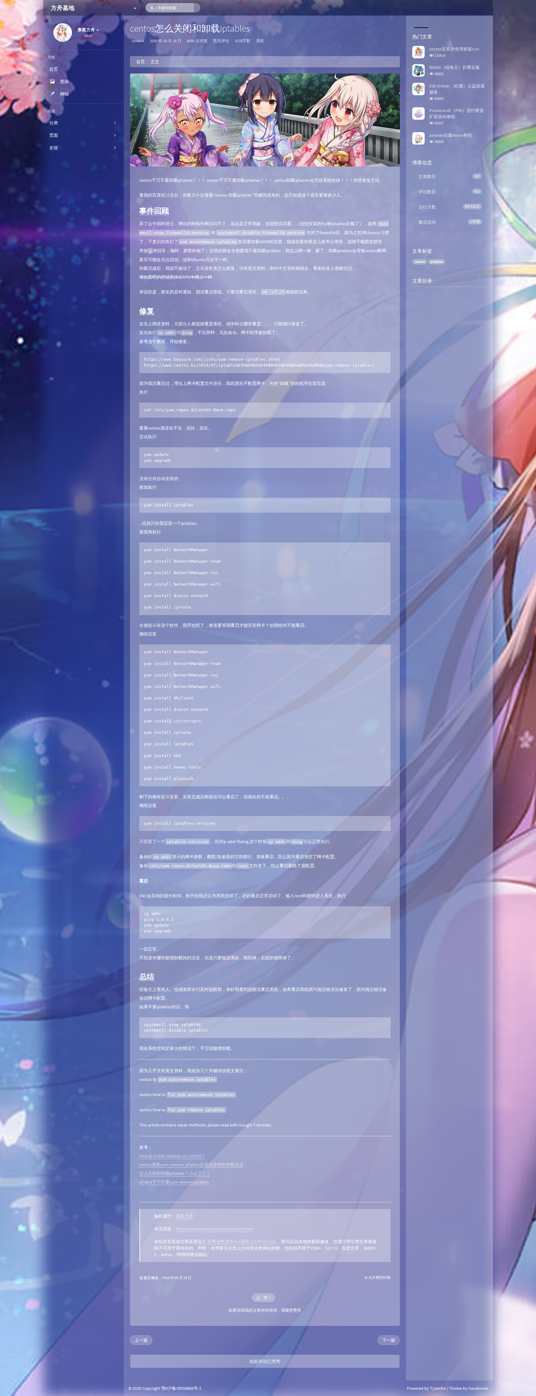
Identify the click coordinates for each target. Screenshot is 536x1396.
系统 (260, 40)
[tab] (420, 22)
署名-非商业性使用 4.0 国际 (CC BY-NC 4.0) (237, 1241)
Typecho (438, 1388)
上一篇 (141, 1340)
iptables (436, 261)
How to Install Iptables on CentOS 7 (172, 1156)
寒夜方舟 (184, 1216)
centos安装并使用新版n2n (454, 49)
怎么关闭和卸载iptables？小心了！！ (175, 1173)
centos (419, 261)
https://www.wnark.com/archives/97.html (214, 1229)
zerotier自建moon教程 (450, 135)
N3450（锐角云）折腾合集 (454, 67)
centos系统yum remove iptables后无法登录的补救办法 (191, 1164)
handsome (478, 1388)
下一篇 (388, 1340)
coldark (138, 40)
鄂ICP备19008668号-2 (181, 1388)
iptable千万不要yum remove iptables (174, 1182)
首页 (140, 62)
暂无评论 (221, 40)
